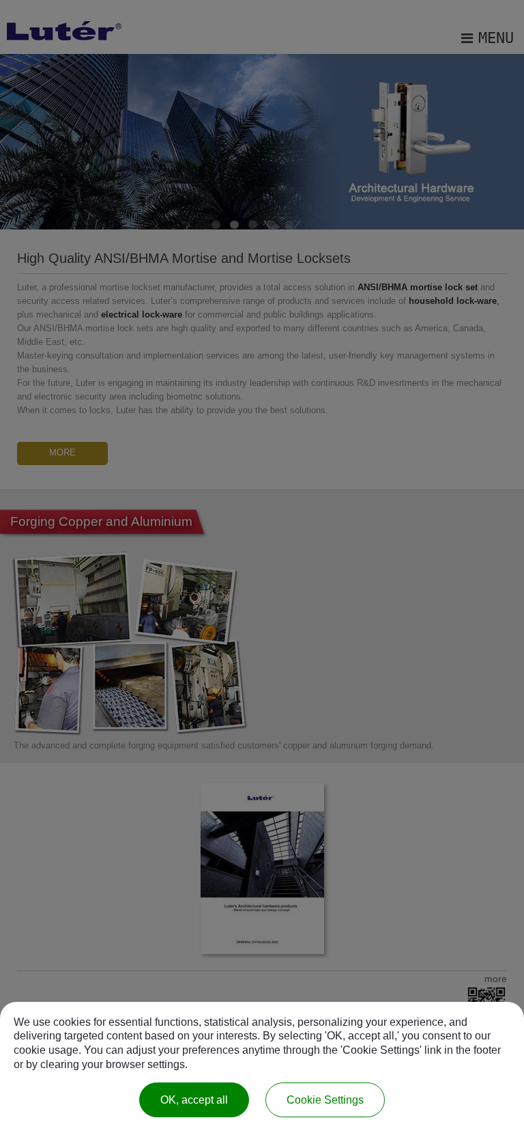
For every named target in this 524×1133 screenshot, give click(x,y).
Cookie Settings (325, 1100)
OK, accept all (194, 1100)
